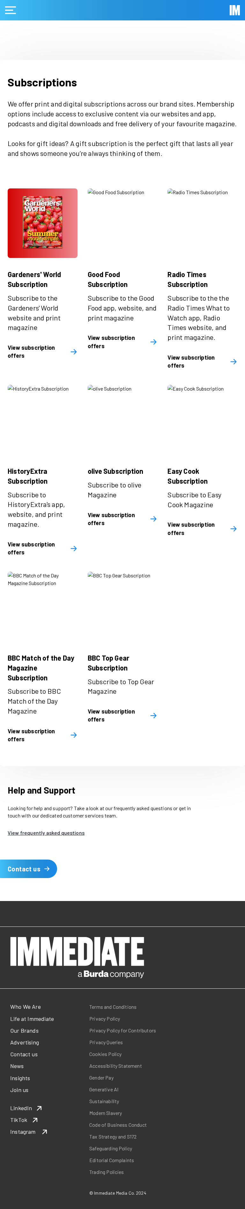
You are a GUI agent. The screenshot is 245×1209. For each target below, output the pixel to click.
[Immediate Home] (235, 10)
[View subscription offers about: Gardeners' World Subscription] (43, 223)
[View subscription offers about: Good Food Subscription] (123, 223)
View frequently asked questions (46, 833)
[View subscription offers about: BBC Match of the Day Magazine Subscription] (43, 606)
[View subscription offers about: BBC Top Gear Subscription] (123, 606)
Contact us (24, 869)
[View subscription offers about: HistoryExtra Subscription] (43, 420)
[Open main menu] (10, 10)
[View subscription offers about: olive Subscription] (123, 420)
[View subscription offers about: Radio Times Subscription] (202, 223)
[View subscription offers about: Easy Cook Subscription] (202, 420)
